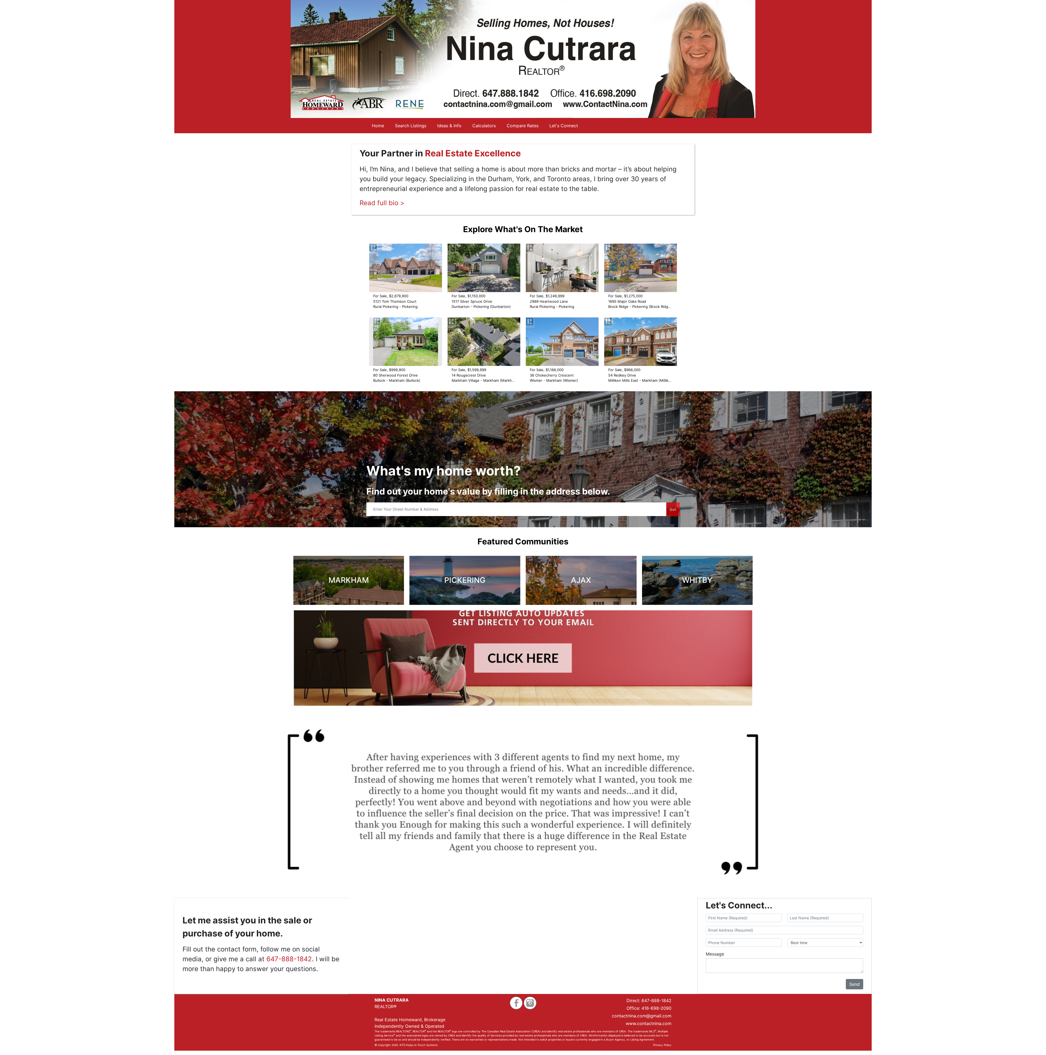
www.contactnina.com (648, 1023)
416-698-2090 (656, 1008)
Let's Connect (563, 125)
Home (378, 125)
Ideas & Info (449, 125)
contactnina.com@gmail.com (641, 1015)
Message (715, 954)
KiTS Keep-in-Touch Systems (418, 1045)
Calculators (484, 125)
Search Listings (410, 125)
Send (854, 984)
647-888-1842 (289, 959)
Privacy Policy (662, 1045)
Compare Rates (523, 125)
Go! (673, 509)
